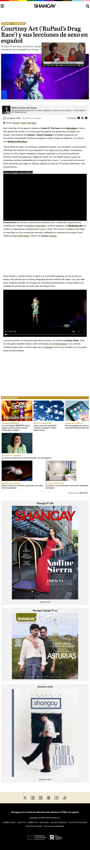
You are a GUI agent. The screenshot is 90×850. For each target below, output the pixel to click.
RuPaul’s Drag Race (36, 225)
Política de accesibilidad (54, 826)
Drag (23, 123)
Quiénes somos (9, 822)
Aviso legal (44, 822)
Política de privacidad (77, 822)
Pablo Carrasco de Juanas (24, 108)
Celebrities (19, 23)
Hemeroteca (33, 822)
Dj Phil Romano (59, 344)
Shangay (6, 23)
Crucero (16, 123)
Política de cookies (34, 826)
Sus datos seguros (58, 822)
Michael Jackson (49, 236)
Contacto (21, 822)
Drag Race (31, 123)
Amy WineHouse (21, 236)
